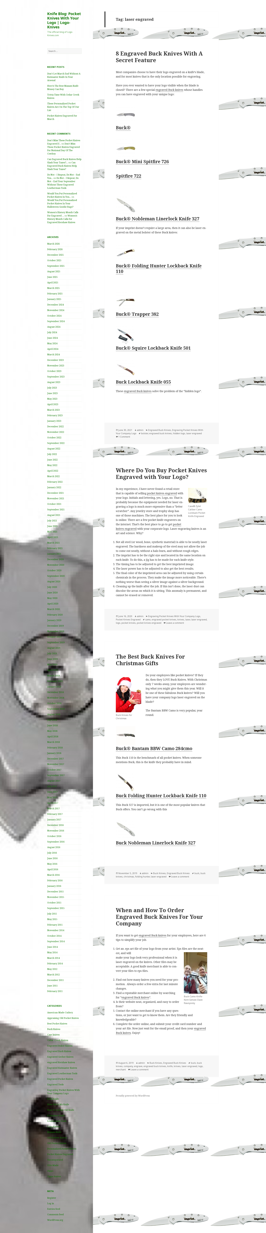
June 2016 (52, 858)
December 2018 (55, 692)
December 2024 (55, 304)
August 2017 (53, 780)
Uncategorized (55, 1159)
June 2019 (52, 659)
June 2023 (52, 393)
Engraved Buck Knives (59, 1051)
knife (170, 1066)
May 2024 (52, 343)
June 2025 (52, 276)
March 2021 (53, 542)
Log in (50, 1203)
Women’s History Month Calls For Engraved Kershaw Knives (62, 219)
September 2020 (56, 575)
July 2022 (52, 454)
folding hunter (142, 876)
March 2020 (53, 609)
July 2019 (52, 653)
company (128, 1066)
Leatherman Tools (56, 1121)
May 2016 (52, 863)
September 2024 (56, 321)
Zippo (50, 1170)
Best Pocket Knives (57, 1023)
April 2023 (52, 404)
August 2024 (53, 326)
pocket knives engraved (162, 493)
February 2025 (55, 293)
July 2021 (52, 520)
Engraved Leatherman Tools (62, 1073)
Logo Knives (53, 1126)
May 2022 (52, 465)
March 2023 (53, 409)
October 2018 (54, 703)
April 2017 (52, 802)
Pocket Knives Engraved (60, 1154)
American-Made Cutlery (60, 1012)
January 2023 (54, 420)
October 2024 (54, 315)
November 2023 (55, 365)
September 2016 (56, 841)
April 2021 (52, 537)
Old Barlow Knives (57, 1137)
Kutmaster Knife (56, 1115)
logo (118, 622)
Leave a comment (175, 622)
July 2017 (52, 786)
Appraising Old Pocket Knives (63, 1018)
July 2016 (52, 852)
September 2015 (56, 908)
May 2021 (52, 531)
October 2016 (54, 836)
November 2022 (55, 432)
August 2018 (53, 714)
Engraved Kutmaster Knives (62, 1067)
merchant (121, 1069)
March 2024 (53, 354)
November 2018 (55, 697)
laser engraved (194, 433)
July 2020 (52, 587)
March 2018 (53, 742)
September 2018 (56, 708)
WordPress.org (55, 1220)
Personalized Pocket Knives (61, 1148)
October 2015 (54, 902)
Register (51, 1197)
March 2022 (53, 476)
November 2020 (55, 564)
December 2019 (55, 625)
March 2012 (53, 974)
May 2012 (52, 969)
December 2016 (55, 825)
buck (196, 873)
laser (187, 619)
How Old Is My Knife (58, 1104)
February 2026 (55, 249)
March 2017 (53, 808)
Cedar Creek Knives (57, 1040)
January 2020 (54, 620)
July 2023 (52, 387)
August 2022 (53, 448)
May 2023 (52, 398)
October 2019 (54, 636)
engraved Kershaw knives (61, 1062)
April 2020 (52, 603)
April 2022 (52, 470)
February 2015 (55, 924)
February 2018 (55, 747)
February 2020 (55, 614)
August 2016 (53, 847)
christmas (129, 876)
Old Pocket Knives (56, 1143)
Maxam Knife (54, 1132)
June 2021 (52, 526)
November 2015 (55, 897)
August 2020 (53, 581)
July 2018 (52, 719)
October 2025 (54, 260)
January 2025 (54, 299)
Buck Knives (53, 1029)
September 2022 (56, 443)
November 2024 (55, 310)
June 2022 (52, 459)
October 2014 (54, 935)
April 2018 (52, 736)
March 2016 (53, 874)
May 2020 (52, 598)
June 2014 (52, 946)
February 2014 (55, 963)
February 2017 (55, 814)
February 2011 (55, 991)
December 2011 (55, 980)
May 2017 (52, 797)
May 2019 (52, 664)
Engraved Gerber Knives (60, 1056)
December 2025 (55, 254)
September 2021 (56, 509)
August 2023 (53, 382)
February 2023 (55, 415)
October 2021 (54, 503)
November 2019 (55, 631)
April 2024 (52, 348)
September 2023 (56, 376)
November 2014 (55, 930)
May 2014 (52, 952)
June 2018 (52, 725)
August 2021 (53, 515)
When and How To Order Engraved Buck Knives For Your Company (159, 916)
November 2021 (55, 498)
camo (148, 619)
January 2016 (54, 886)
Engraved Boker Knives (59, 1045)
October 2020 (54, 570)
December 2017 (55, 758)
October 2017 (54, 769)
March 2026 (53, 243)
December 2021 (55, 492)
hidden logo (179, 433)
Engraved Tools (55, 1084)
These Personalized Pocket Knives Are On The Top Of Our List (63, 107)
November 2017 (55, 764)
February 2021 (55, 548)
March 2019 (53, 675)
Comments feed (55, 1214)
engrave (138, 1066)
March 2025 (53, 288)
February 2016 (55, 880)
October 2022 (54, 437)
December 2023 (55, 360)
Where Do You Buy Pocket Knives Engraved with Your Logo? (161, 473)
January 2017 (54, 819)
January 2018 (54, 753)
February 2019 (55, 681)
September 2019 (56, 642)
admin (140, 430)
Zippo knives (54, 1176)
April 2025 (52, 282)
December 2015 (55, 891)
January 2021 (54, 553)
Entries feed (53, 1208)
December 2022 (55, 426)
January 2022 (54, 487)
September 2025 (56, 265)
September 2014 (56, 941)
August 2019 (53, 647)
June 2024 (52, 337)
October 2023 (54, 371)
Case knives (53, 1034)
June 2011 (52, 985)
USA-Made (52, 1165)
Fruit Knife (53, 1098)
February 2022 (55, 481)
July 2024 (52, 332)
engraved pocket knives (164, 619)
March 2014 (53, 957)
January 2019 (54, 686)
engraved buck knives (160, 433)
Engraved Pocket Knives (60, 1078)
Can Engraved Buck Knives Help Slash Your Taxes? (62, 166)
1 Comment (124, 436)
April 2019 (52, 670)
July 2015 (52, 913)
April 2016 (52, 869)
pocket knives (128, 622)
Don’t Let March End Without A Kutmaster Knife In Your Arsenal (63, 77)
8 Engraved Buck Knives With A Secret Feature (159, 57)
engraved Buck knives (169, 90)
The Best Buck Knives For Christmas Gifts (150, 660)
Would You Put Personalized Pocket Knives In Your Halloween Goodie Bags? (62, 203)
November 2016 (55, 830)
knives (180, 619)
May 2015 (52, 919)
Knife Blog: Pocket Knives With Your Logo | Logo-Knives (64, 20)
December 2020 (55, 559)
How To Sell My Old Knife (60, 1109)
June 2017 (52, 791)
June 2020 (52, 592)
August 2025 (53, 271)
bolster (144, 433)
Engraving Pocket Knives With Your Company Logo (174, 616)
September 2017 (56, 775)
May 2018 (52, 730)
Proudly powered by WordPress (133, 1095)
